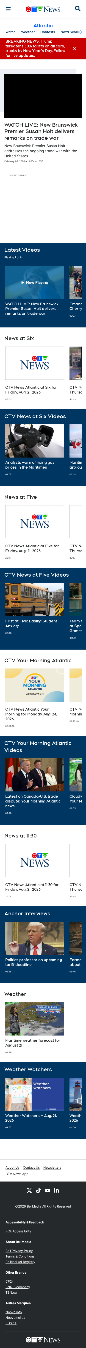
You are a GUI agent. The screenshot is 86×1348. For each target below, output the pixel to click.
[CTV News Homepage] (43, 9)
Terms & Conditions (20, 1256)
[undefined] (34, 291)
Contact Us (31, 1167)
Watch (11, 32)
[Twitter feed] (29, 1190)
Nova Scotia (70, 32)
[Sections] (8, 9)
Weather (28, 32)
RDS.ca (11, 1323)
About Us (12, 1167)
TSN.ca (11, 1292)
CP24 (10, 1281)
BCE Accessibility (18, 1231)
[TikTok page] (38, 1190)
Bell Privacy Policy (19, 1251)
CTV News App (17, 1174)
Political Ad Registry (20, 1262)
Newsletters (52, 1167)
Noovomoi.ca (15, 1317)
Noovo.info (14, 1312)
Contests (47, 32)
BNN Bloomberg (18, 1287)
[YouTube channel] (47, 1190)
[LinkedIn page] (57, 1190)
